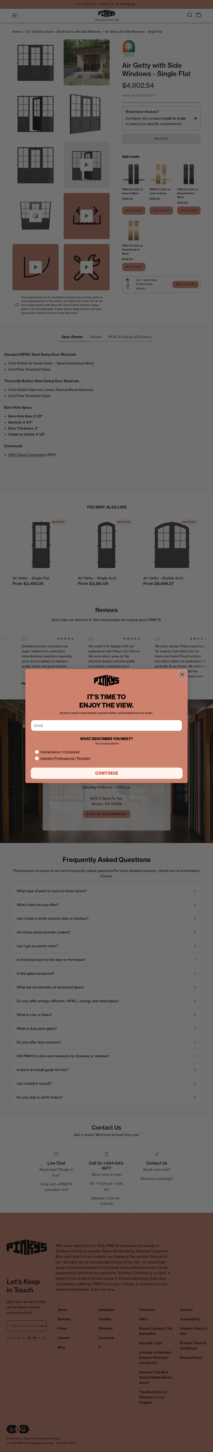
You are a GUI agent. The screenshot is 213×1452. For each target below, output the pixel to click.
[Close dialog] (182, 674)
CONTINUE (106, 773)
